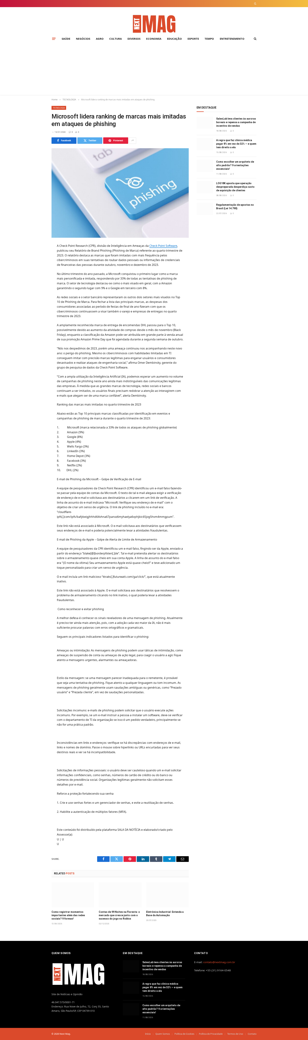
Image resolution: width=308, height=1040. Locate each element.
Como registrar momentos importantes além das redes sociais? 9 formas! (68, 915)
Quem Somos (162, 1033)
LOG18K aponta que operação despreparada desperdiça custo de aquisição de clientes (235, 187)
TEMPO (209, 38)
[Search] (254, 39)
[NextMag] (154, 24)
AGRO (100, 38)
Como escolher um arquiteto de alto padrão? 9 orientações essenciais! (235, 165)
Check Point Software (163, 246)
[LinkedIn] (38, 272)
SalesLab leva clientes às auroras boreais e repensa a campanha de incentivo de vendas (236, 122)
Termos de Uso (235, 1033)
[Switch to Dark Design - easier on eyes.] (254, 3)
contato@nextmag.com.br (219, 962)
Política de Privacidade (211, 1033)
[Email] (38, 290)
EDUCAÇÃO (174, 38)
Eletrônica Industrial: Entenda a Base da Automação (165, 913)
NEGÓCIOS (83, 38)
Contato (252, 1033)
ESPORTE (193, 38)
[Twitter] (38, 263)
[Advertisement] (154, 70)
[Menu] (54, 39)
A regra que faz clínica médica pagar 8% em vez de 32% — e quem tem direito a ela (236, 144)
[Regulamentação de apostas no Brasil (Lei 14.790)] (205, 209)
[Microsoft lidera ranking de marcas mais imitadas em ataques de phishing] (120, 193)
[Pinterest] (38, 281)
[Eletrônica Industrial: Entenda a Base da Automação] (167, 894)
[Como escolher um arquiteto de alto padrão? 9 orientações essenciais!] (205, 166)
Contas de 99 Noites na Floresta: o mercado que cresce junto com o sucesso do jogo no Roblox (119, 915)
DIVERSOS (134, 38)
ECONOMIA (153, 38)
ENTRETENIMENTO (232, 38)
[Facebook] (38, 255)
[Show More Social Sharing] (132, 140)
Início (148, 1033)
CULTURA (115, 38)
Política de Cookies (184, 1033)
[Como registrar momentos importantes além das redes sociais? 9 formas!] (73, 894)
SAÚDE (66, 38)
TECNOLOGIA (59, 108)
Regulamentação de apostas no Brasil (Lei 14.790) (235, 206)
